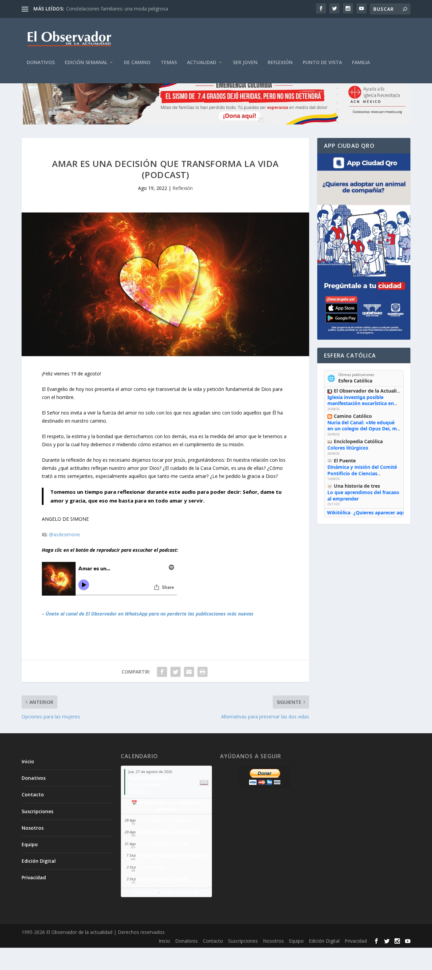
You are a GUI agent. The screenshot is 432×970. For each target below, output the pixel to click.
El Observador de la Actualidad (369, 391)
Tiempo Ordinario (148, 778)
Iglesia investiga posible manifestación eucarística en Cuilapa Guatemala (360, 403)
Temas (169, 62)
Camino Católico (353, 416)
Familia (361, 62)
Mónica (136, 791)
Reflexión (280, 62)
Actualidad (201, 62)
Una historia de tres (357, 486)
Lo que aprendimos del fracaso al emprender (363, 495)
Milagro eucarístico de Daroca (172, 855)
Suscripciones (37, 811)
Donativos (41, 62)
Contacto (33, 794)
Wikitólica (338, 512)
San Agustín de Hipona (164, 820)
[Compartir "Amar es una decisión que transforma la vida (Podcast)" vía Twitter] (175, 672)
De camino (137, 62)
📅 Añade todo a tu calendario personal (166, 805)
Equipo (30, 844)
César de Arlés (144, 784)
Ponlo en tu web (180, 892)
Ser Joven (245, 62)
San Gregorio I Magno (162, 879)
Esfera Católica (355, 380)
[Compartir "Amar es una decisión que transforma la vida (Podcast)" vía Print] (202, 672)
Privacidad (34, 877)
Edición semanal (86, 62)
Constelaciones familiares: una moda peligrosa (117, 8)
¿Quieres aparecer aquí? (381, 512)
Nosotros (33, 828)
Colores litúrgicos (347, 448)
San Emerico (151, 867)
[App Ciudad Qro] (363, 246)
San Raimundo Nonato (163, 843)
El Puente (345, 460)
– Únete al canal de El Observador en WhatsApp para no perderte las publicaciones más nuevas (147, 613)
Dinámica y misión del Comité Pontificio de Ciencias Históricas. (362, 473)
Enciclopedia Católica (358, 441)
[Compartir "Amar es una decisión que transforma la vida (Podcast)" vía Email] (189, 672)
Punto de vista (322, 62)
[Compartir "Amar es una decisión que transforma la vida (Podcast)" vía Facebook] (162, 672)
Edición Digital (39, 861)
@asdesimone (64, 534)
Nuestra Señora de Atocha (167, 832)
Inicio (28, 761)
